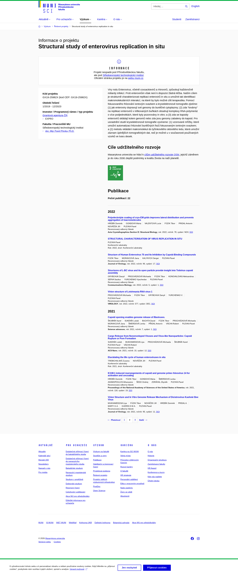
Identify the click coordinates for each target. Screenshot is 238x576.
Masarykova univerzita (55, 538)
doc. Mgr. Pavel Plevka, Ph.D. (59, 131)
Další (141, 420)
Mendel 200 (43, 460)
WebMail (72, 522)
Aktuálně (45, 445)
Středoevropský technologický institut (123, 75)
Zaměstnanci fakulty (156, 464)
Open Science (99, 490)
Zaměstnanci (192, 19)
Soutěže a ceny (100, 456)
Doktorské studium (74, 484)
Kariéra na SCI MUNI (129, 451)
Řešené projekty (100, 475)
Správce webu (44, 542)
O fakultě (124, 471)
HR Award (152, 468)
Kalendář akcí (44, 456)
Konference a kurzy (156, 472)
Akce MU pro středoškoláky (78, 496)
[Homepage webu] (59, 7)
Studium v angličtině (74, 479)
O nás (152, 445)
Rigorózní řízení (73, 488)
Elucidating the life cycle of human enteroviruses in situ (137, 357)
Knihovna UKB (85, 522)
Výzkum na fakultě (101, 451)
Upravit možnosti (77, 569)
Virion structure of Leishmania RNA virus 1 (130, 291)
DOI (191, 232)
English (195, 6)
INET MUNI (61, 522)
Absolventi (124, 496)
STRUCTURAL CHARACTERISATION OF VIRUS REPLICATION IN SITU (145, 239)
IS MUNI (49, 522)
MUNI (40, 522)
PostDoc (96, 486)
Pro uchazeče (76, 445)
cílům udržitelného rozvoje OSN (161, 154)
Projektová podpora (101, 471)
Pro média (42, 472)
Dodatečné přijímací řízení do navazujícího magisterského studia (77, 461)
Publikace (97, 460)
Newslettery (43, 464)
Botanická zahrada (121, 522)
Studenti (176, 19)
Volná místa (125, 456)
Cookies (57, 542)
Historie (151, 456)
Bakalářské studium (74, 468)
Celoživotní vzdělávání (75, 492)
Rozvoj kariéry (126, 467)
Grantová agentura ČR (55, 115)
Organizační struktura (157, 460)
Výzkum (98, 445)
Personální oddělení (129, 479)
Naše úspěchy (126, 488)
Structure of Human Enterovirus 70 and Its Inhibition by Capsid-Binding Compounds (152, 254)
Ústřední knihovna (102, 522)
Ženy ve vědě (126, 492)
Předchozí (115, 420)
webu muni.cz (135, 78)
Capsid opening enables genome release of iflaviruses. (136, 317)
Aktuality (42, 451)
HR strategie (125, 475)
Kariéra (126, 445)
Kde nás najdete (155, 476)
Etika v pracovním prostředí (132, 483)
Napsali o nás (44, 468)
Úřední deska (153, 481)
